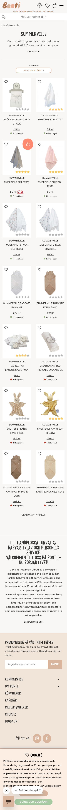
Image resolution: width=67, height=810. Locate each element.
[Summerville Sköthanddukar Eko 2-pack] (17, 95)
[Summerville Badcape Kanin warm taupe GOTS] (17, 467)
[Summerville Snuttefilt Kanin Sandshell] (17, 404)
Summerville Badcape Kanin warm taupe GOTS (16, 491)
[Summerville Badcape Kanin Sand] (50, 283)
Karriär (11, 700)
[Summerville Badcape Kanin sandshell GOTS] (50, 467)
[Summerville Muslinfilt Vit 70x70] (50, 95)
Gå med (55, 664)
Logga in (11, 721)
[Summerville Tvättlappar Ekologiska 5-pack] (17, 341)
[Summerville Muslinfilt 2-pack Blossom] (17, 220)
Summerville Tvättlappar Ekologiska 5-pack (16, 365)
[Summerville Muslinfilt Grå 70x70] (17, 158)
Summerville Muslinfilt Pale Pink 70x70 (50, 182)
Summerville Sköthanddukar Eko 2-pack (17, 119)
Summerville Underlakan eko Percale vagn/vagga (50, 365)
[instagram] (36, 738)
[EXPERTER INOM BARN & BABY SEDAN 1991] (11, 6)
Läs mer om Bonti (33, 622)
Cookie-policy (52, 785)
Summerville (13, 25)
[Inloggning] (39, 5)
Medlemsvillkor (16, 707)
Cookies (10, 714)
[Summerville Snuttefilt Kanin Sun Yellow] (50, 404)
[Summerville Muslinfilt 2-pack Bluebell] (50, 220)
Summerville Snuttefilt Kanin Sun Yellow (50, 428)
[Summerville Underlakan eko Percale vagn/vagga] (50, 341)
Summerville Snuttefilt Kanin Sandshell (16, 428)
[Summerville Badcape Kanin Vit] (17, 283)
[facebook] (46, 738)
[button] (54, 5)
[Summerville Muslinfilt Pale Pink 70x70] (50, 158)
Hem (5, 25)
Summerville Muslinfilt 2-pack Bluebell (50, 244)
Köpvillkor (13, 693)
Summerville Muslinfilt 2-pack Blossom (17, 244)
